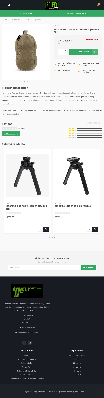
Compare (77, 371)
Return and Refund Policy (27, 371)
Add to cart (84, 52)
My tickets (77, 363)
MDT (56, 26)
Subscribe (90, 267)
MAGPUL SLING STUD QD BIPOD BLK (73, 206)
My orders (77, 359)
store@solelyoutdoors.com (28, 332)
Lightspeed (62, 392)
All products (77, 375)
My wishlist (77, 367)
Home (6, 20)
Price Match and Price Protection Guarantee (27, 379)
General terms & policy (27, 359)
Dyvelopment (79, 392)
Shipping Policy (27, 363)
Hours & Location (26, 375)
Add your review (11, 134)
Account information (77, 355)
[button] (24, 81)
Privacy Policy (27, 367)
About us (27, 355)
